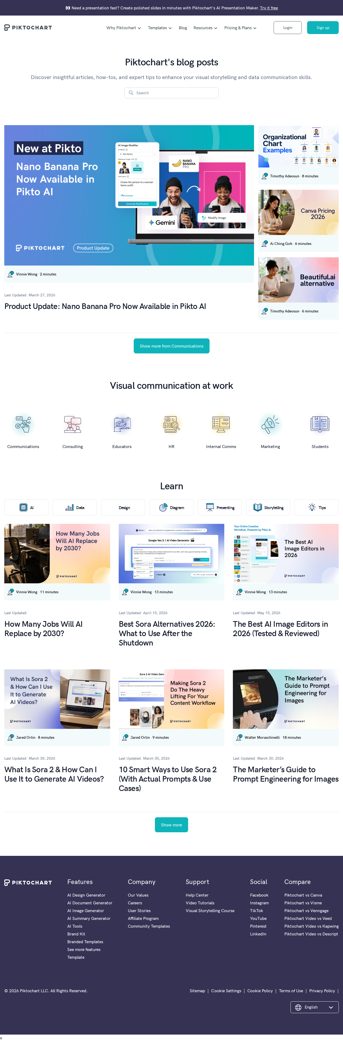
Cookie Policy (260, 990)
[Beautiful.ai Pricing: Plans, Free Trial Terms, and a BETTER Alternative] (298, 280)
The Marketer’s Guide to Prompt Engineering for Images (285, 773)
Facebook (259, 895)
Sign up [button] (323, 27)
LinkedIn (258, 933)
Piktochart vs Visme (303, 902)
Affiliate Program (143, 918)
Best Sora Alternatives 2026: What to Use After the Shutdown (167, 633)
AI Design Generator (86, 895)
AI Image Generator (85, 910)
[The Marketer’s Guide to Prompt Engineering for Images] (286, 699)
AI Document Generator (89, 902)
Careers (135, 902)
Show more (171, 824)
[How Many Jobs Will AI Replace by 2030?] (57, 553)
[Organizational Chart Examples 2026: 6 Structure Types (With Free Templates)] (298, 147)
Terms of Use (291, 990)
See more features (83, 949)
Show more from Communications (171, 346)
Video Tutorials (200, 902)
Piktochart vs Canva (303, 895)
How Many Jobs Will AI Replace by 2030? (43, 628)
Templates (157, 27)
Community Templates (149, 926)
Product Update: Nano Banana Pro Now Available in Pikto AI (105, 305)
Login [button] (287, 27)
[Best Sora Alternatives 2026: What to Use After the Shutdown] (172, 553)
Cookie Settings (226, 990)
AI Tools (74, 926)
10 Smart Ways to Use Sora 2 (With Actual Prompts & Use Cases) (168, 778)
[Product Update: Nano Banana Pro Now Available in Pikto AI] (129, 195)
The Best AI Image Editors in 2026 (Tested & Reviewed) (280, 628)
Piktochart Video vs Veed (308, 918)
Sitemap (197, 990)
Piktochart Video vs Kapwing (311, 926)
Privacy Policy (322, 990)
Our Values (138, 895)
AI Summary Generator (88, 918)
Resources (202, 27)
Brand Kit (76, 933)
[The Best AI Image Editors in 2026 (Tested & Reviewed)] (286, 553)
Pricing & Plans (238, 27)
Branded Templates (85, 941)
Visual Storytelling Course (210, 910)
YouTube (258, 918)
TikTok (256, 910)
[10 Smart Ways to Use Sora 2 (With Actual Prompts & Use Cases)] (172, 699)
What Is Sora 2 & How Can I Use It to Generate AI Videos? (54, 773)
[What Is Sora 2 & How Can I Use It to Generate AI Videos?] (57, 699)
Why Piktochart (121, 27)
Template (75, 957)
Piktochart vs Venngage (306, 910)
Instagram (259, 902)
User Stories (139, 910)
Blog (183, 27)
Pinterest (258, 926)
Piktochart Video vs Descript (311, 933)
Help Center (197, 895)
